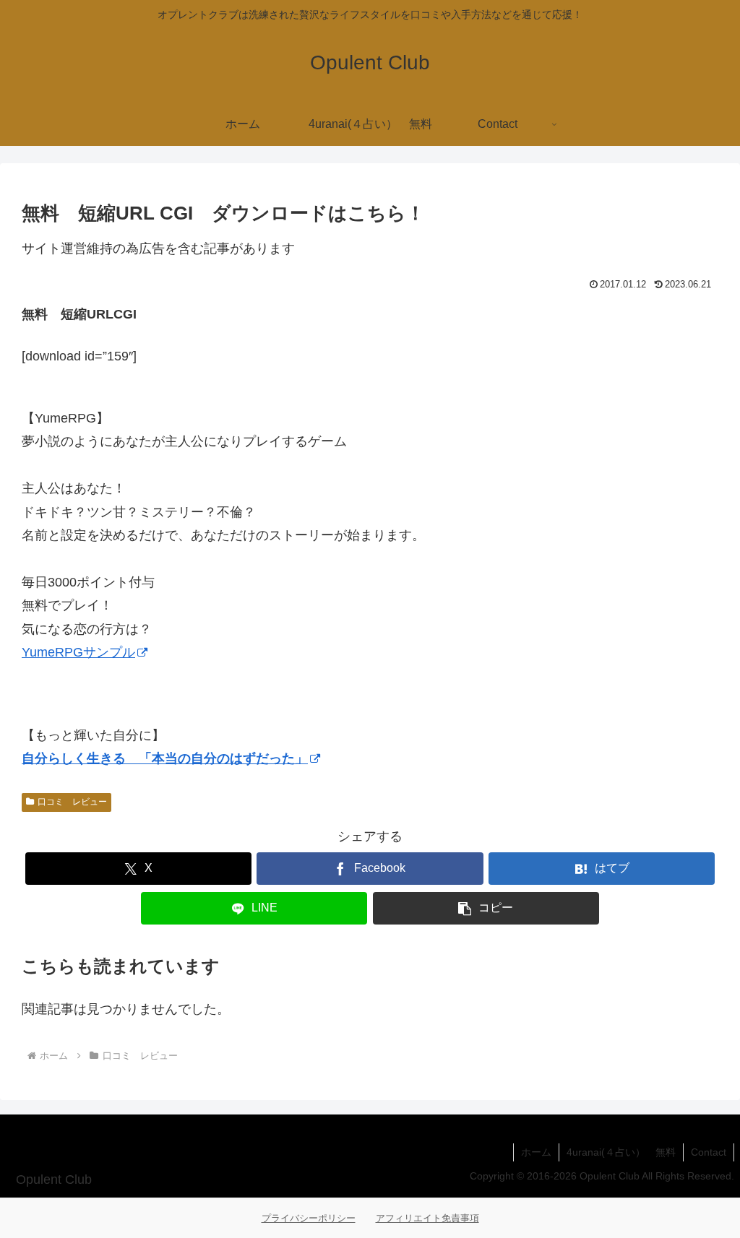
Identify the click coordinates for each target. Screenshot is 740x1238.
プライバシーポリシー (309, 1218)
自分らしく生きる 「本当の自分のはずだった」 (165, 758)
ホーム (536, 1152)
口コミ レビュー (72, 802)
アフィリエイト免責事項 (427, 1218)
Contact (708, 1152)
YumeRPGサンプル (78, 652)
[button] (486, 908)
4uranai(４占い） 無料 (621, 1152)
